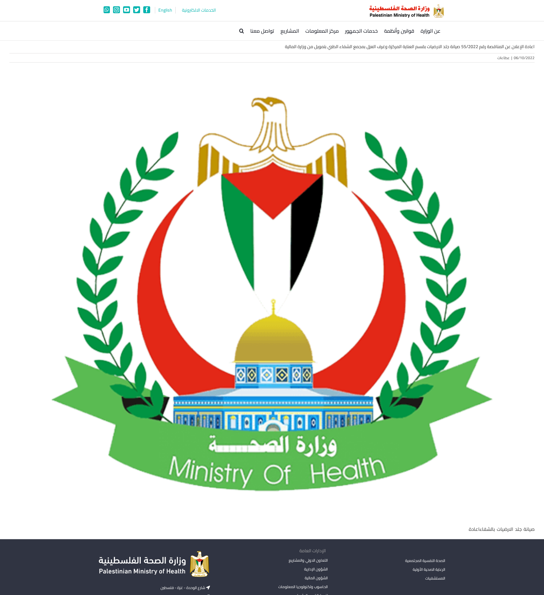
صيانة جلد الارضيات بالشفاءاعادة (502, 529)
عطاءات (503, 57)
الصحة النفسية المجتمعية (425, 561)
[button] (242, 30)
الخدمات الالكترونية (199, 10)
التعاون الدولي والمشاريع (308, 560)
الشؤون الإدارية (315, 569)
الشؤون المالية (316, 577)
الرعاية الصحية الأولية (429, 569)
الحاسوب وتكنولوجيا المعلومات (302, 586)
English (165, 10)
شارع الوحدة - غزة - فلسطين (183, 587)
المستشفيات (435, 578)
